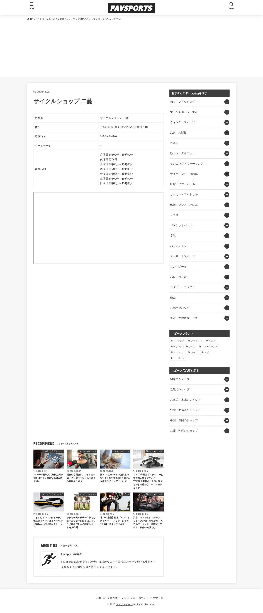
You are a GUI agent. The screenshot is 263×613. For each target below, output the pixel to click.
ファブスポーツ (124, 604)
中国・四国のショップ (184, 420)
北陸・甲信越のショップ (185, 410)
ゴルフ (174, 143)
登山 (173, 297)
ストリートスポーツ (182, 256)
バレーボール (178, 277)
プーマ (194, 352)
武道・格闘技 (178, 132)
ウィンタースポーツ (182, 122)
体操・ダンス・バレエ (184, 204)
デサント (177, 346)
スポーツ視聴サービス (184, 318)
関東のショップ (179, 379)
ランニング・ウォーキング (186, 163)
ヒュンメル (178, 352)
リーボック (178, 358)
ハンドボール (178, 266)
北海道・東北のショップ (185, 399)
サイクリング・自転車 (184, 173)
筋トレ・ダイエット (182, 153)
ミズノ (207, 352)
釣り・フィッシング (182, 101)
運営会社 (115, 598)
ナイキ (192, 346)
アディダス (196, 340)
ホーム (102, 598)
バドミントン (178, 246)
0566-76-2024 (108, 136)
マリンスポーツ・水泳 (184, 112)
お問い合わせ (159, 598)
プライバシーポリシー (136, 598)
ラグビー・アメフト (182, 287)
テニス (174, 215)
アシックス (178, 340)
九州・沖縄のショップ (184, 430)
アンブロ (213, 340)
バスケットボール (181, 225)
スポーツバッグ (179, 307)
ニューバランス (209, 346)
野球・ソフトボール (182, 184)
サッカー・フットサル (184, 194)
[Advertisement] (131, 48)
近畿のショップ (179, 389)
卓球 (173, 235)
